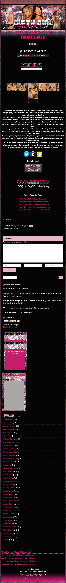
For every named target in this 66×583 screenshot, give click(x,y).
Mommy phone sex (9, 488)
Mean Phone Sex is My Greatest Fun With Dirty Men (35, 210)
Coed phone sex (8, 432)
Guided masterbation (10, 468)
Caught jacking (8, 429)
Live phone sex (8, 481)
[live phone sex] (54, 87)
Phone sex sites (8, 497)
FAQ (47, 33)
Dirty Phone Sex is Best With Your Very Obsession (34, 202)
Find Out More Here (10, 327)
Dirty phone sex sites (10, 452)
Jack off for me (8, 475)
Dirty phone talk (8, 455)
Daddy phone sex (8, 445)
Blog (34, 33)
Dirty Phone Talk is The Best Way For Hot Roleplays (35, 207)
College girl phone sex (10, 439)
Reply (31, 226)
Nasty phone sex (8, 491)
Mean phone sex (8, 484)
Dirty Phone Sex (8, 449)
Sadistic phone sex (9, 504)
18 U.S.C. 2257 (29, 575)
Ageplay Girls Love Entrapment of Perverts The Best (35, 204)
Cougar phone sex (9, 442)
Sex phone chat (8, 517)
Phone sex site (8, 494)
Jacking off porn (8, 478)
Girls (20, 33)
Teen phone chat (8, 533)
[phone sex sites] (33, 95)
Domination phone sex (10, 458)
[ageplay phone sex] (33, 87)
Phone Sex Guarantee (36, 575)
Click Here (33, 169)
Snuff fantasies (8, 523)
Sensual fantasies (9, 510)
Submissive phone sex (10, 527)
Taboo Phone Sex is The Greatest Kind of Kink (33, 199)
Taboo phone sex (8, 530)
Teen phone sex (8, 536)
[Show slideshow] (33, 102)
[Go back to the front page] (33, 17)
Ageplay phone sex (9, 426)
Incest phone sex (8, 471)
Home (24, 575)
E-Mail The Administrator (19, 578)
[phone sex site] (43, 87)
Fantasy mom (7, 465)
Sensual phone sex (9, 514)
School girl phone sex (10, 507)
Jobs (42, 575)
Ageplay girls (7, 423)
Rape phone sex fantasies (11, 501)
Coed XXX (6, 436)
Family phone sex (8, 462)
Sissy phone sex (8, 520)
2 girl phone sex (8, 419)
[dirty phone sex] (12, 87)
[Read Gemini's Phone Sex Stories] (33, 184)
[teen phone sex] (22, 87)
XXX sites (6, 540)
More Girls (33, 37)
